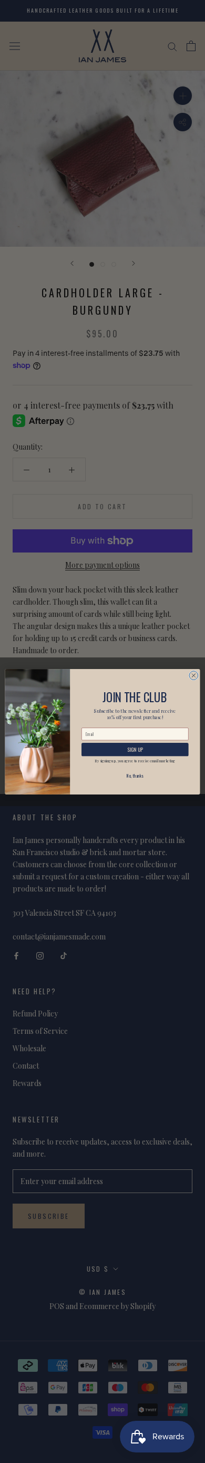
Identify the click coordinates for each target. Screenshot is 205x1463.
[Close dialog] (193, 675)
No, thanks (135, 776)
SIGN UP (134, 749)
